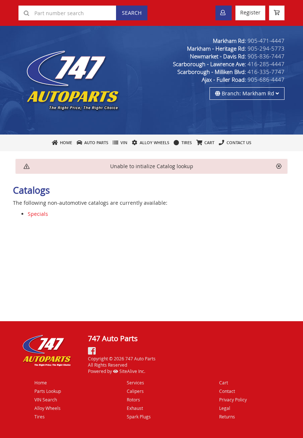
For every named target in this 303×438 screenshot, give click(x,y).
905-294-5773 (266, 48)
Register (250, 12)
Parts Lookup (47, 391)
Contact (227, 391)
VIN (122, 142)
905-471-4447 (266, 40)
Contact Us (237, 142)
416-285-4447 (266, 64)
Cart (223, 383)
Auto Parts (95, 142)
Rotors (133, 400)
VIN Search (45, 400)
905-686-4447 (266, 79)
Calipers (135, 391)
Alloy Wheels (153, 142)
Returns (227, 417)
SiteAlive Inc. (131, 371)
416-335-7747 (266, 71)
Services (135, 383)
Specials (38, 213)
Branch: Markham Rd (248, 93)
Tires (185, 142)
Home (65, 142)
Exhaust (135, 408)
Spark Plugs (139, 417)
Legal (224, 408)
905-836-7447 (266, 56)
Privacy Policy (233, 400)
